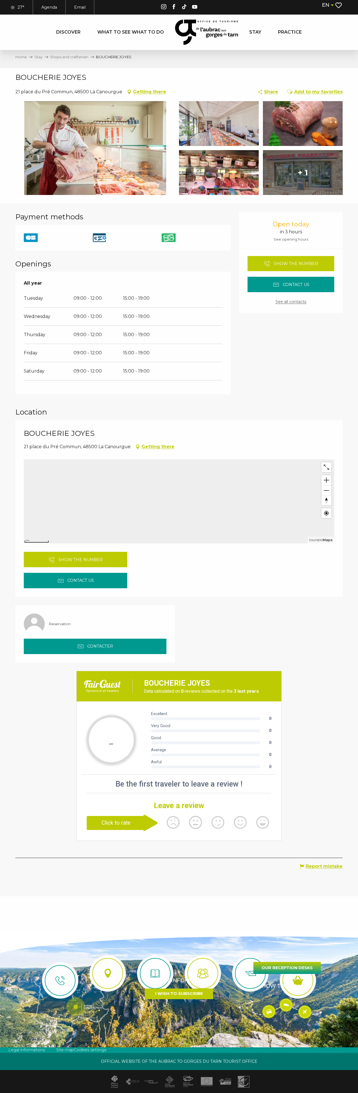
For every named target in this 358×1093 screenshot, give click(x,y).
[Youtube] (195, 7)
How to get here (287, 986)
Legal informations (26, 1049)
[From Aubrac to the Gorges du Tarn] (206, 32)
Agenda (49, 7)
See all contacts (290, 301)
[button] (327, 5)
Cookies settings (90, 1049)
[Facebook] (174, 7)
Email (80, 7)
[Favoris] (339, 5)
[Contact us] (60, 980)
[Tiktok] (184, 7)
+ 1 (303, 172)
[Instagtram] (164, 7)
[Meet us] (107, 973)
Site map (65, 1049)
